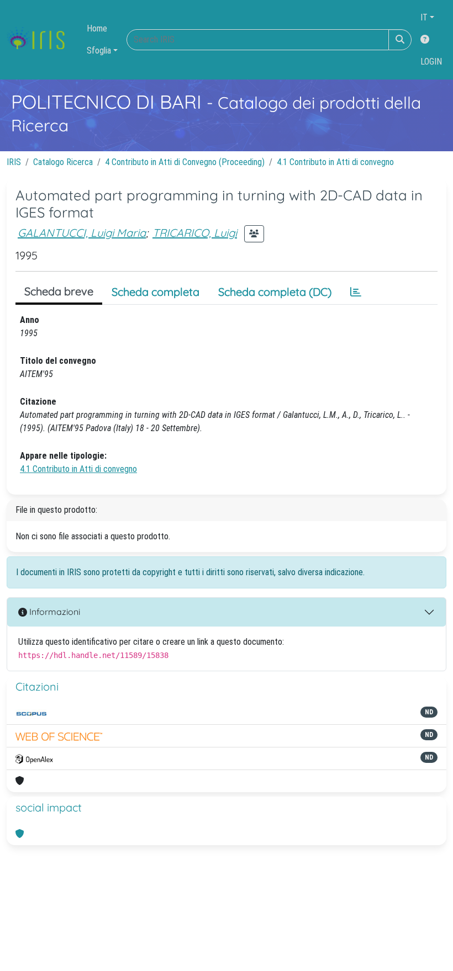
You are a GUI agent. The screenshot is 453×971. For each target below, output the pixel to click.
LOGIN (431, 61)
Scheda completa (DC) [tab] (274, 292)
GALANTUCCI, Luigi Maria (82, 233)
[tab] (356, 292)
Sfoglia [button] (99, 50)
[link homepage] (40, 40)
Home (97, 28)
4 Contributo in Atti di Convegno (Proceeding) (185, 162)
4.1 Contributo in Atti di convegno (335, 162)
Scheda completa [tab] (155, 292)
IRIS (14, 162)
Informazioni (53, 611)
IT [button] (424, 17)
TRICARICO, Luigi (194, 233)
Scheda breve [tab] (58, 291)
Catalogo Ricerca (63, 162)
